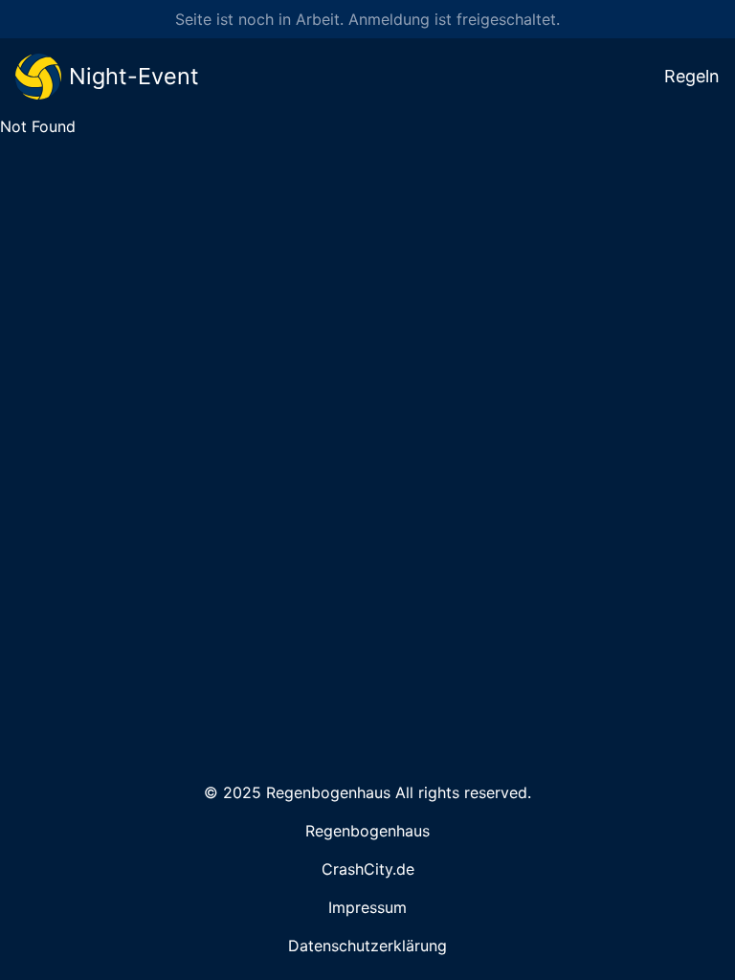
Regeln (692, 76)
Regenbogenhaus (367, 830)
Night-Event (134, 76)
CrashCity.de (368, 869)
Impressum (367, 907)
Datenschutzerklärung (367, 945)
